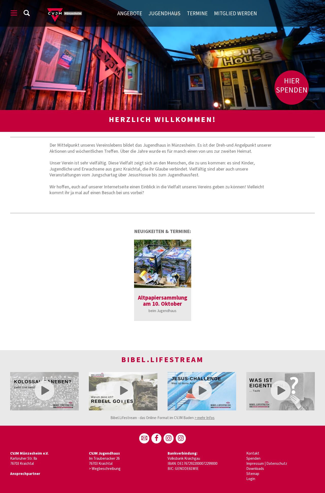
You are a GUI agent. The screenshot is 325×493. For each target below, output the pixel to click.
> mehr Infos (204, 418)
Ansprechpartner (25, 473)
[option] (162, 280)
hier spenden (291, 85)
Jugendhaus (165, 13)
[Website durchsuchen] (26, 13)
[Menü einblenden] (14, 13)
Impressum (255, 463)
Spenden (253, 458)
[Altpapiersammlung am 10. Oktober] (162, 264)
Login (250, 479)
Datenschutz (276, 463)
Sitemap (252, 473)
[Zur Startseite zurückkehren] (72, 6)
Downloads (255, 468)
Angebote (129, 13)
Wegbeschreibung (106, 468)
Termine (197, 13)
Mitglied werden (235, 13)
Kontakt (252, 453)
